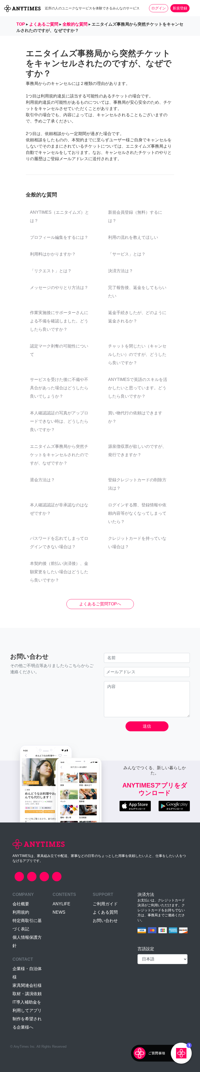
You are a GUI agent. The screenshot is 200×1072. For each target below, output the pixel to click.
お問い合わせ (105, 920)
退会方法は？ (42, 480)
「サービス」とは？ (127, 254)
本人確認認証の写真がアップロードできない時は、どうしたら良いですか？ (59, 421)
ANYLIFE (61, 904)
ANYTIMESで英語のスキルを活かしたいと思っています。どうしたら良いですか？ (137, 387)
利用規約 (20, 912)
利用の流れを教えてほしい (133, 237)
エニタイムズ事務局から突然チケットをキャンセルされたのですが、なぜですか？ (59, 454)
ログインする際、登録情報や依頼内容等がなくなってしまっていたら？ (137, 513)
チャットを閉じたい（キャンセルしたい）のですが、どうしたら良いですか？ (137, 354)
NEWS (59, 912)
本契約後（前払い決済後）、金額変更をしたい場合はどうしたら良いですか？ (59, 571)
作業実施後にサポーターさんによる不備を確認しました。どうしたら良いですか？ (59, 321)
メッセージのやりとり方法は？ (59, 287)
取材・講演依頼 (27, 994)
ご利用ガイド (105, 904)
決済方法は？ (120, 271)
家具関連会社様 (27, 985)
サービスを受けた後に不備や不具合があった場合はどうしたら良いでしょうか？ (59, 387)
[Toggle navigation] (193, 8)
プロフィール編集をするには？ (59, 237)
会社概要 (20, 904)
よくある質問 (105, 912)
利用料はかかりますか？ (53, 254)
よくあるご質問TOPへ (100, 604)
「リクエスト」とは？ (51, 271)
